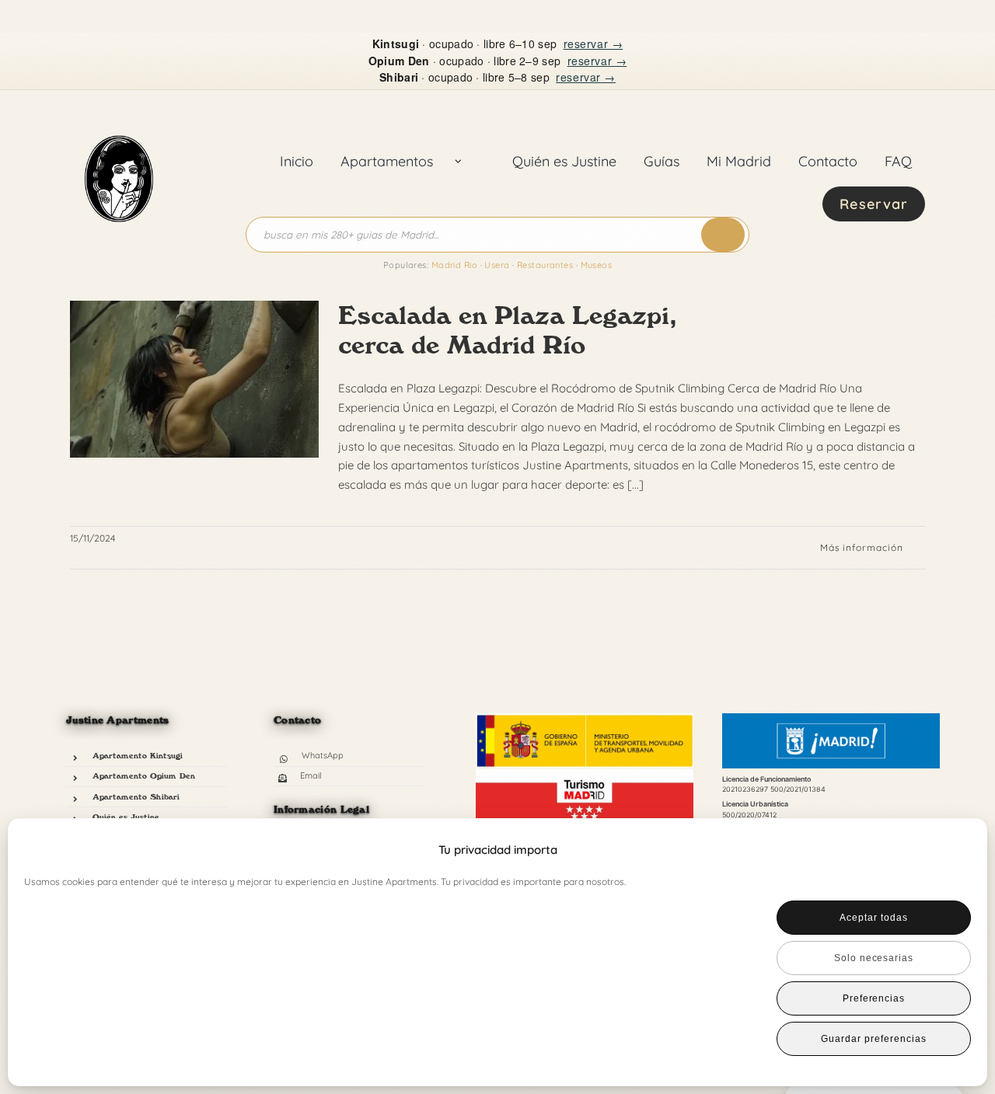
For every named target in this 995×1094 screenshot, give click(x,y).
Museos (597, 265)
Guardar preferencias (873, 1038)
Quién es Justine (126, 816)
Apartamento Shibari (136, 796)
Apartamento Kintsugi (138, 755)
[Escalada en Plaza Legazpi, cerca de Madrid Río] (194, 379)
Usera (496, 265)
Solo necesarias (873, 958)
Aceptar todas (873, 917)
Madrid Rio (454, 265)
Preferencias (874, 998)
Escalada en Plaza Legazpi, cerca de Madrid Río (507, 330)
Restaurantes (545, 265)
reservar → (593, 43)
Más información (861, 547)
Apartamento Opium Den (144, 775)
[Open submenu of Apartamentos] (458, 161)
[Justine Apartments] (119, 118)
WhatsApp (323, 755)
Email (311, 775)
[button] (949, 850)
